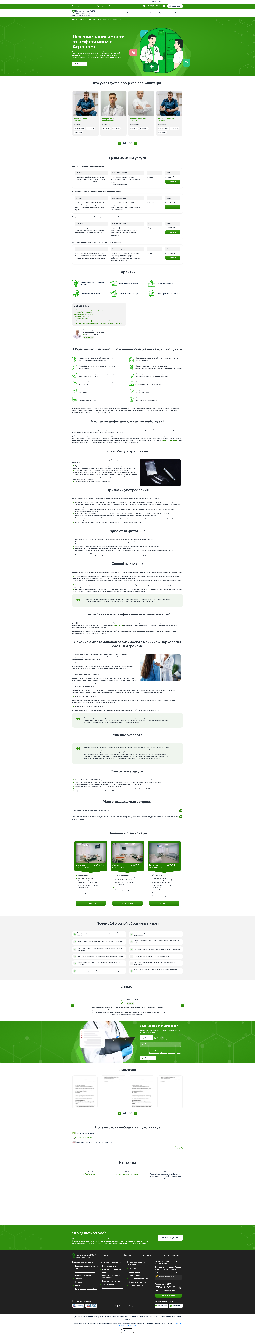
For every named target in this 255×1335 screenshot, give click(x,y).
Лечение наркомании (93, 19)
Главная (75, 19)
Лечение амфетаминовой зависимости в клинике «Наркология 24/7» (99, 323)
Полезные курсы (96, 64)
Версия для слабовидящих (128, 1306)
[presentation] (77, 853)
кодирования (118, 625)
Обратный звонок (175, 6)
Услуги (82, 19)
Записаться (81, 64)
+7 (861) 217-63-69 (156, 2)
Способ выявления (82, 318)
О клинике (128, 1255)
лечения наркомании (170, 440)
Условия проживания (171, 1255)
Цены (106, 1255)
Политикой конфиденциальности (166, 1051)
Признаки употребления (84, 314)
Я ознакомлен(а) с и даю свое (161, 1052)
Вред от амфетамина (83, 316)
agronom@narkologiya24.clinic (127, 1174)
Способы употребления (84, 312)
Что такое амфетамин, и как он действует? (90, 310)
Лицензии (147, 1255)
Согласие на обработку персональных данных (164, 1053)
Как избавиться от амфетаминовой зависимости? (93, 321)
